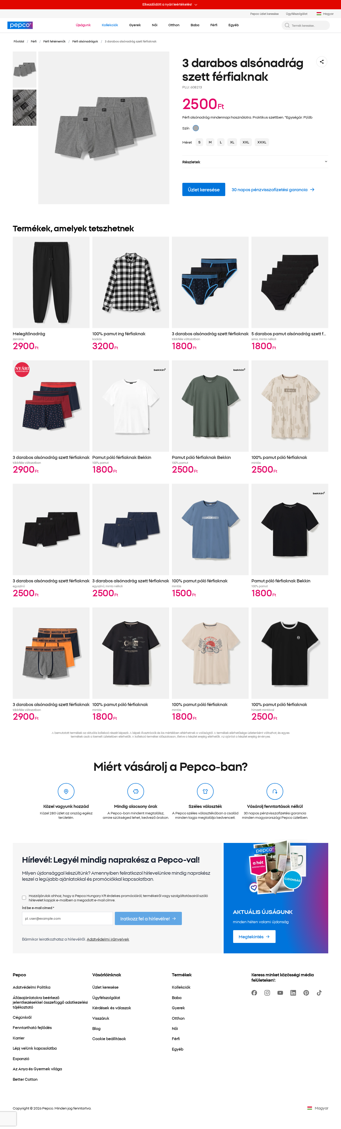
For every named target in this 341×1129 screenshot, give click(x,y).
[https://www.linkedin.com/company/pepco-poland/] (294, 993)
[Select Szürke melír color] (196, 128)
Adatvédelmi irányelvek (108, 939)
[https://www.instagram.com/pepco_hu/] (268, 993)
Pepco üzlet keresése (264, 14)
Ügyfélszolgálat (296, 14)
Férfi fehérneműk (54, 41)
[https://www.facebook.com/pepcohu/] (255, 993)
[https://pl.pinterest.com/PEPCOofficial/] (307, 993)
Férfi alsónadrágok (85, 41)
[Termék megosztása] (321, 61)
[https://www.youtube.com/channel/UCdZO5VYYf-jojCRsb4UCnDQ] (281, 993)
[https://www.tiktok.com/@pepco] (320, 993)
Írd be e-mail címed (38, 908)
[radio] (199, 142)
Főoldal (19, 41)
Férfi (34, 41)
